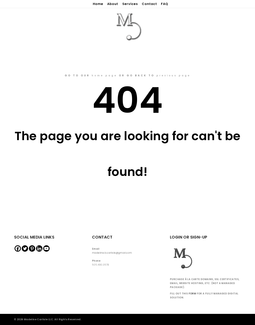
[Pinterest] (32, 248)
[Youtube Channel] (46, 248)
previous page (173, 75)
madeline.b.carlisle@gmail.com (112, 252)
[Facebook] (18, 248)
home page (104, 75)
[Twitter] (25, 248)
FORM (192, 293)
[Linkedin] (39, 248)
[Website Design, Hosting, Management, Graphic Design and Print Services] (127, 26)
